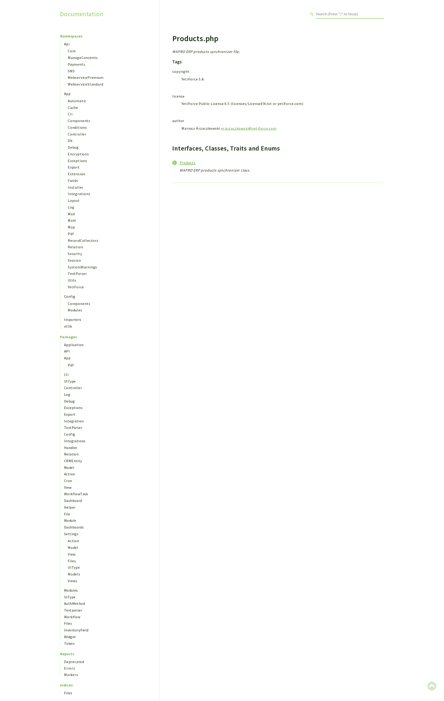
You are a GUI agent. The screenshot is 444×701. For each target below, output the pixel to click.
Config (69, 296)
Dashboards (74, 527)
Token (69, 643)
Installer (75, 187)
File (67, 514)
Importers (72, 319)
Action (69, 474)
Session (74, 260)
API (67, 351)
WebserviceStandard (85, 84)
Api (66, 44)
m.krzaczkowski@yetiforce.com (248, 128)
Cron (68, 480)
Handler (70, 447)
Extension (76, 174)
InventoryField (76, 630)
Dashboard (73, 500)
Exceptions (77, 160)
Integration (74, 421)
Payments (76, 64)
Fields (73, 180)
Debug (73, 147)
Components (79, 120)
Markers (71, 674)
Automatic (77, 100)
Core (72, 51)
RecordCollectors (83, 240)
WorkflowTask (76, 494)
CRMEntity (73, 460)
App (67, 93)
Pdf (71, 233)
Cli (70, 114)
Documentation (81, 14)
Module (70, 520)
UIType (70, 381)
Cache (73, 107)
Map (71, 227)
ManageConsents (83, 57)
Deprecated (74, 661)
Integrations (79, 193)
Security (75, 253)
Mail (71, 214)
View (68, 487)
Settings (71, 534)
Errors (69, 668)
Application (73, 344)
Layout (74, 200)
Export (74, 167)
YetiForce (76, 287)
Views (72, 580)
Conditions (77, 127)
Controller (77, 134)
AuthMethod (74, 603)
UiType (69, 597)
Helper (69, 507)
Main (72, 220)
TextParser (77, 273)
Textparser (73, 610)
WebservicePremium (86, 77)
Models (74, 574)
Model (69, 467)
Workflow (72, 617)
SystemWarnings (82, 267)
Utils (72, 280)
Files (72, 561)
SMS (71, 71)
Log (71, 207)
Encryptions (78, 154)
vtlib (68, 326)
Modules (75, 310)
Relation (75, 247)
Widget (70, 636)
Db (70, 140)
